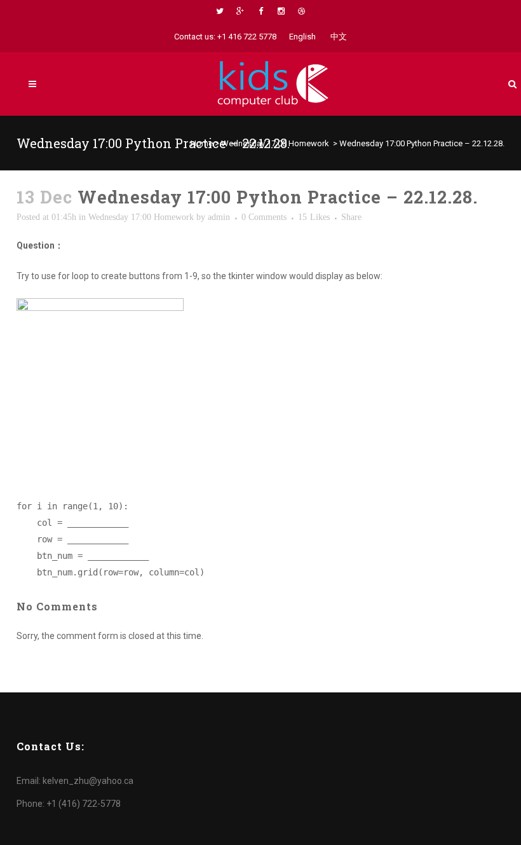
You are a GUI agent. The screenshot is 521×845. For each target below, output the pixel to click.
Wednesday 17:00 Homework (275, 143)
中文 (338, 36)
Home (202, 143)
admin (219, 217)
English (302, 36)
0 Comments (264, 217)
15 (314, 217)
